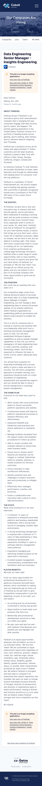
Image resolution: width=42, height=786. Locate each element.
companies (6, 39)
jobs (17, 39)
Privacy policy (15, 766)
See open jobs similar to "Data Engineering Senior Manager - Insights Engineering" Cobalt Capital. (21, 86)
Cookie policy (26, 766)
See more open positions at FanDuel (21, 743)
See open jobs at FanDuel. (20, 80)
